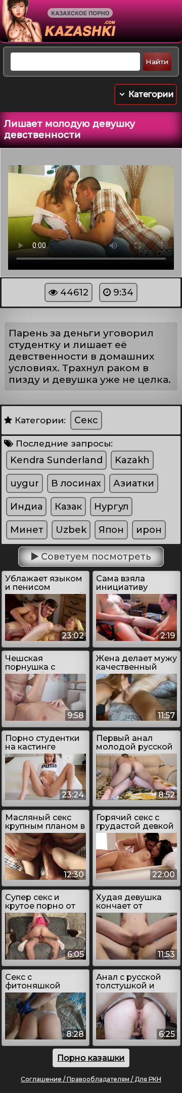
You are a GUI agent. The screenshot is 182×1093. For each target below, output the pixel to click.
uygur (24, 483)
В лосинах (76, 483)
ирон (149, 529)
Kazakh (132, 460)
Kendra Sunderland (56, 460)
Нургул (111, 506)
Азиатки (133, 483)
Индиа (26, 506)
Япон (111, 529)
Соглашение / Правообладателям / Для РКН (91, 1079)
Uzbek (71, 529)
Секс (86, 420)
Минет (26, 529)
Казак (68, 506)
